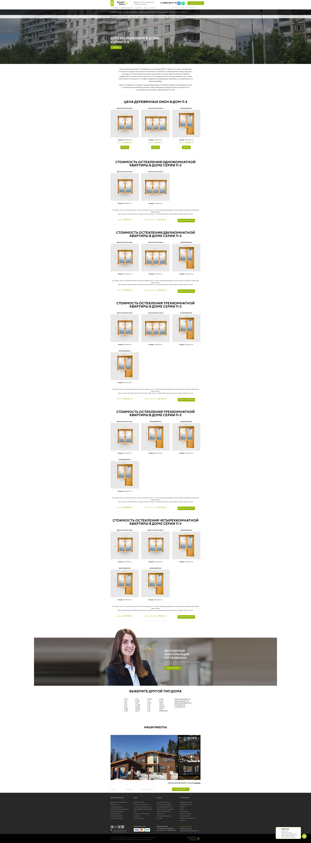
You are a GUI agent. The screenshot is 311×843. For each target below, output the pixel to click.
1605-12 (149, 699)
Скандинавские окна (117, 807)
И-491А (137, 706)
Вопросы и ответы (185, 813)
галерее (197, 783)
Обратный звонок (181, 789)
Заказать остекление (186, 220)
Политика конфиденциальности (189, 830)
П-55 (136, 703)
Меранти (131, 16)
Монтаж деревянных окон (164, 807)
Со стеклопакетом (152, 16)
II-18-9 (149, 703)
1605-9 (137, 710)
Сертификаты (184, 811)
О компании (115, 8)
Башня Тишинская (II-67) (182, 701)
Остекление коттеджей (164, 804)
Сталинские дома (180, 706)
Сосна (120, 16)
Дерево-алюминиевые (142, 16)
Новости (182, 807)
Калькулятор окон (114, 16)
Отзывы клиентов (185, 816)
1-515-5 (161, 705)
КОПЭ (161, 708)
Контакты (153, 8)
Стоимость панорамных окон (142, 807)
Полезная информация (163, 816)
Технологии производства (188, 818)
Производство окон (186, 802)
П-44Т (126, 710)
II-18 (148, 701)
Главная (113, 19)
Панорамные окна (182, 16)
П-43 (125, 705)
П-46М (137, 701)
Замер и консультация (163, 811)
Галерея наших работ (127, 8)
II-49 (148, 706)
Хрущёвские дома (180, 705)
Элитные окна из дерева (162, 16)
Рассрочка (137, 816)
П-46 (136, 699)
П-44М (126, 708)
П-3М (126, 699)
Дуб (135, 16)
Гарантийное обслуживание (165, 809)
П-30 (125, 701)
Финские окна (115, 804)
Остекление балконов (163, 802)
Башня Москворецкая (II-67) (183, 703)
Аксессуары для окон (117, 816)
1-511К (161, 703)
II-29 (148, 705)
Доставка (159, 818)
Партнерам (138, 8)
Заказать (116, 47)
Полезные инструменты (147, 789)
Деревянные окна (117, 798)
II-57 (148, 708)
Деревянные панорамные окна (120, 809)
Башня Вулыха (163, 710)
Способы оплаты (139, 818)
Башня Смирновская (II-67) (183, 699)
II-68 (148, 710)
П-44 (125, 706)
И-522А (137, 708)
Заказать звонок (196, 3)
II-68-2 (161, 699)
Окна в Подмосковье (117, 818)
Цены (118, 19)
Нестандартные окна (172, 16)
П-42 (125, 703)
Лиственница (126, 16)
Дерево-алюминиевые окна (119, 802)
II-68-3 (161, 701)
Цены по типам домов (127, 19)
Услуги (146, 8)
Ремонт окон (161, 813)
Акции (182, 809)
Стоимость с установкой (141, 804)
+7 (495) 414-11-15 (168, 3)
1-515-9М (162, 706)
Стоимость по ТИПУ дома (141, 813)
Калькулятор (129, 789)
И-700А (137, 705)
